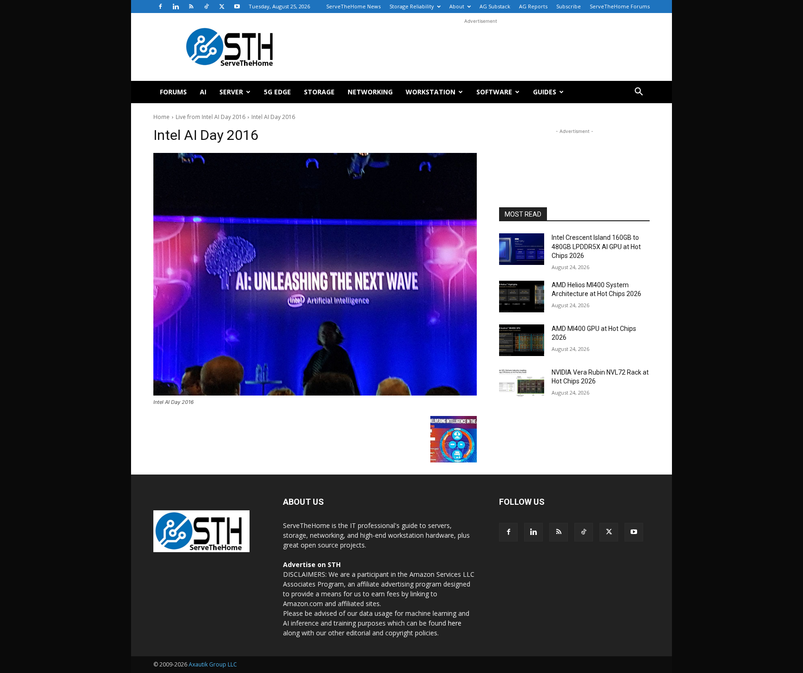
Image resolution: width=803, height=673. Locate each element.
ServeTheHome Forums (620, 6)
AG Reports (533, 6)
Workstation (430, 91)
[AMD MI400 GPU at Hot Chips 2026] (521, 340)
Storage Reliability (411, 6)
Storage (319, 91)
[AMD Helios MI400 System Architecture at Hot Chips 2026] (521, 296)
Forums (173, 91)
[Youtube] (237, 6)
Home (161, 117)
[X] (222, 6)
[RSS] (191, 6)
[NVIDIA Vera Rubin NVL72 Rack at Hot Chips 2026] (521, 384)
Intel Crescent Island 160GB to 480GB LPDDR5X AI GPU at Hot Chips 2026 (596, 246)
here (454, 623)
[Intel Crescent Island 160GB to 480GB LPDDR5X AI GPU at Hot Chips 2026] (521, 249)
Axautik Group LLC (213, 664)
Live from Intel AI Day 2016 (210, 117)
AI (203, 91)
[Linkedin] (176, 6)
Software (494, 91)
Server (231, 91)
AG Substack (495, 6)
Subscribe (568, 6)
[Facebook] (160, 6)
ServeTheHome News (353, 6)
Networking (370, 91)
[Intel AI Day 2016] (315, 274)
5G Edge (277, 91)
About (456, 6)
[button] (638, 92)
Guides (544, 91)
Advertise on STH (312, 564)
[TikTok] (206, 6)
